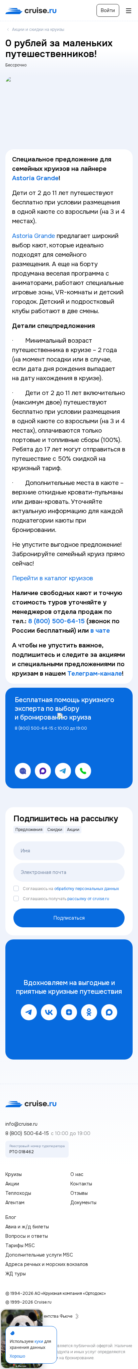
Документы (83, 1203)
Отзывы (79, 1193)
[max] (43, 771)
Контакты (81, 1184)
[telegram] (63, 771)
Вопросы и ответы (26, 1236)
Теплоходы (18, 1193)
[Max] (109, 1012)
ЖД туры (15, 1274)
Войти (108, 10)
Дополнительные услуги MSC (39, 1255)
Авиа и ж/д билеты (27, 1227)
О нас (76, 1174)
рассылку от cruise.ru (88, 898)
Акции (12, 1184)
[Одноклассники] (89, 1012)
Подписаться (69, 918)
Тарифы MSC (20, 1245)
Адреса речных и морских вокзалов (46, 1264)
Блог (10, 1217)
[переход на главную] (31, 10)
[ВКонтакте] (49, 1012)
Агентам (14, 1203)
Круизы (13, 1174)
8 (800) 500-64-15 (27, 1133)
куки (38, 1341)
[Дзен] (69, 1012)
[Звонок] (83, 771)
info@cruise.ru (21, 1124)
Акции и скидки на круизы (38, 29)
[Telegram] (29, 1012)
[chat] (23, 771)
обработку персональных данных (86, 888)
